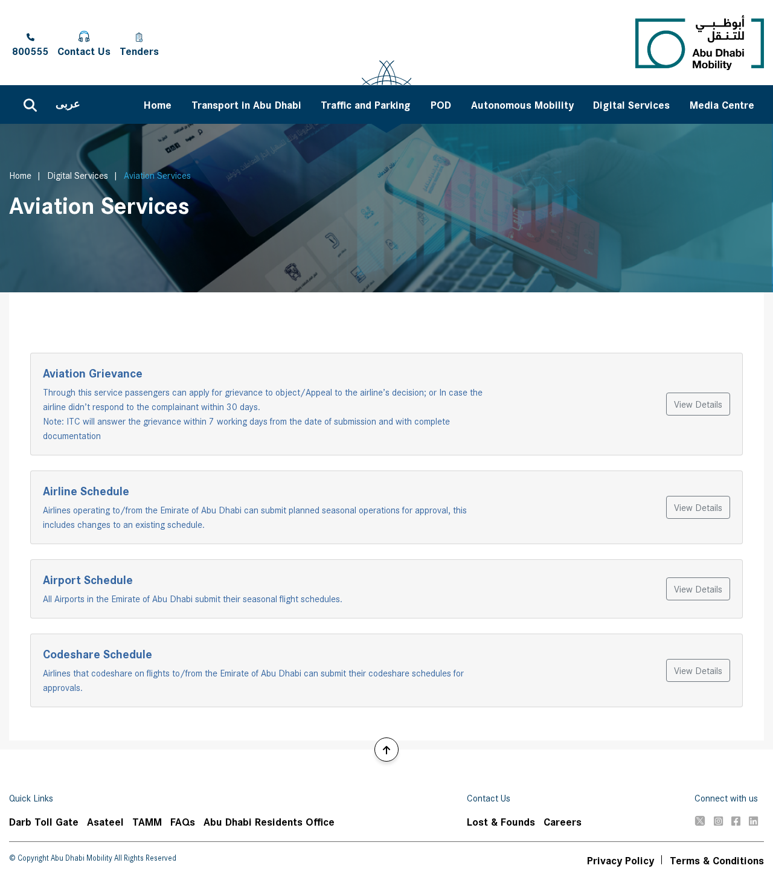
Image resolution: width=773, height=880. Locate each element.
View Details (698, 403)
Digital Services (77, 175)
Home (20, 175)
